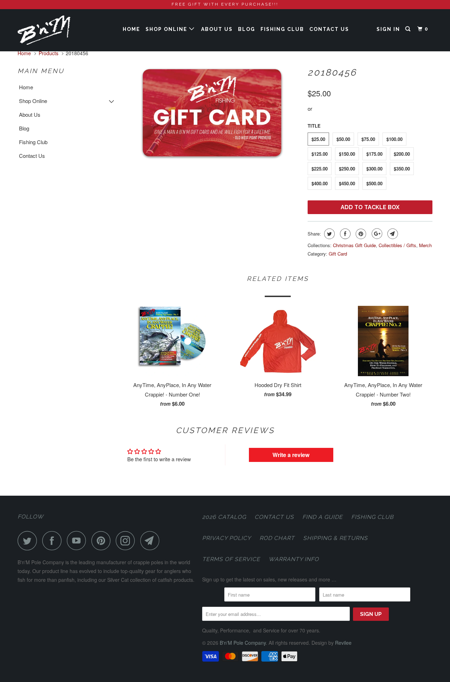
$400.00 (319, 183)
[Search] (408, 29)
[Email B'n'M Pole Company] (151, 540)
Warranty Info (294, 559)
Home (131, 29)
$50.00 (343, 139)
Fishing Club (282, 29)
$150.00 (347, 153)
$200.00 (402, 153)
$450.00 (347, 183)
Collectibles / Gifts (397, 245)
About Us (217, 29)
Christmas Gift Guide (354, 245)
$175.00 (374, 153)
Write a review (290, 455)
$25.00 (318, 139)
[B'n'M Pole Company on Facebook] (53, 540)
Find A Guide (322, 517)
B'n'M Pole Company (243, 642)
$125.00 (319, 153)
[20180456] (212, 113)
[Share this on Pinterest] (360, 234)
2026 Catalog (224, 517)
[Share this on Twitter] (328, 234)
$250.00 (347, 168)
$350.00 (402, 168)
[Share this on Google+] (376, 234)
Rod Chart (277, 538)
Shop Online (167, 29)
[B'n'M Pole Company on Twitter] (29, 540)
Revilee (343, 642)
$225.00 (319, 168)
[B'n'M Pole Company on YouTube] (78, 540)
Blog (246, 29)
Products (48, 53)
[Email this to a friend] (392, 234)
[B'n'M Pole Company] (54, 30)
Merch (425, 245)
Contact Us (329, 29)
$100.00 (394, 139)
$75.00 (368, 139)
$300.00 (374, 168)
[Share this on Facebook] (344, 234)
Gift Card (338, 253)
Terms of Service (231, 559)
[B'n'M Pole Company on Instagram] (127, 540)
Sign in (388, 29)
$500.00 (374, 183)
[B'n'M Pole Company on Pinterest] (102, 540)
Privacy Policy (226, 538)
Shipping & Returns (335, 538)
